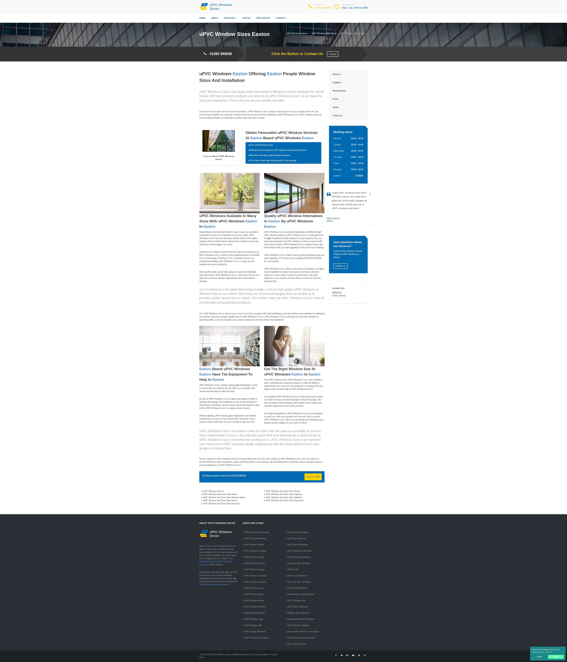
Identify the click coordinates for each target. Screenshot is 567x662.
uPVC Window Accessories (257, 532)
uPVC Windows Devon (213, 491)
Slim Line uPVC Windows (299, 582)
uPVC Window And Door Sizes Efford (220, 501)
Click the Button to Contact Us (295, 54)
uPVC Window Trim (297, 601)
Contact (281, 18)
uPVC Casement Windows (300, 551)
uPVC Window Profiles (255, 607)
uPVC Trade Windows (297, 588)
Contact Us (312, 477)
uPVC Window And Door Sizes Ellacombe (284, 501)
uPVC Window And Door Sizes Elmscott (221, 504)
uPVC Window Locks (254, 588)
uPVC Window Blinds (254, 545)
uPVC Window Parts (254, 594)
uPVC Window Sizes (297, 644)
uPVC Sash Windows (297, 576)
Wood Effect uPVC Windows (301, 594)
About (215, 18)
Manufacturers (339, 91)
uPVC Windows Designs (256, 551)
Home (202, 18)
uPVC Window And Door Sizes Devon (282, 491)
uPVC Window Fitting (254, 557)
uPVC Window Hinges (255, 570)
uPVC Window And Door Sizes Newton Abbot (224, 497)
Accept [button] (556, 656)
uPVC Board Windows (298, 545)
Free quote (263, 18)
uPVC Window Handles (255, 582)
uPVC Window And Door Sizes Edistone (283, 497)
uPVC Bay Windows (297, 539)
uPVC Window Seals (254, 619)
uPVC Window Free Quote (257, 638)
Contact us (337, 116)
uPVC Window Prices (254, 601)
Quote (335, 107)
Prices (247, 18)
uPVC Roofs (293, 570)
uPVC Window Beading (255, 539)
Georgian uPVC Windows (299, 563)
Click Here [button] (548, 652)
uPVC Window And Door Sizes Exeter (220, 494)
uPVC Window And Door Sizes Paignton (283, 494)
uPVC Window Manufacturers (301, 638)
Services (229, 18)
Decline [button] (539, 656)
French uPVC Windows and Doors (303, 632)
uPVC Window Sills (253, 625)
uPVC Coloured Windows (299, 557)
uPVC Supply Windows (255, 632)
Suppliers (337, 83)
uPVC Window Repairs (255, 613)
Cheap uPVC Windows (298, 532)
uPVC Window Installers (256, 576)
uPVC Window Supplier (298, 625)
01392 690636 (323, 8)
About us (337, 74)
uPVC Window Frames (255, 563)
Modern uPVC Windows (299, 613)
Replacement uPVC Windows (301, 619)
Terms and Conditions (260, 655)
